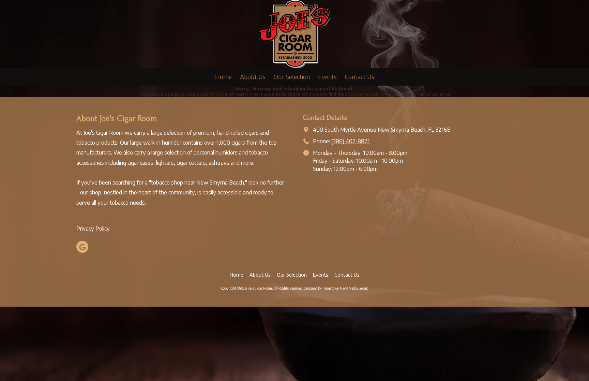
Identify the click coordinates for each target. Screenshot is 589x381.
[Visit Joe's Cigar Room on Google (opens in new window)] (82, 247)
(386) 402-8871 (350, 141)
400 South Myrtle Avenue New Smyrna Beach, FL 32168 (382, 129)
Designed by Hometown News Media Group (336, 288)
